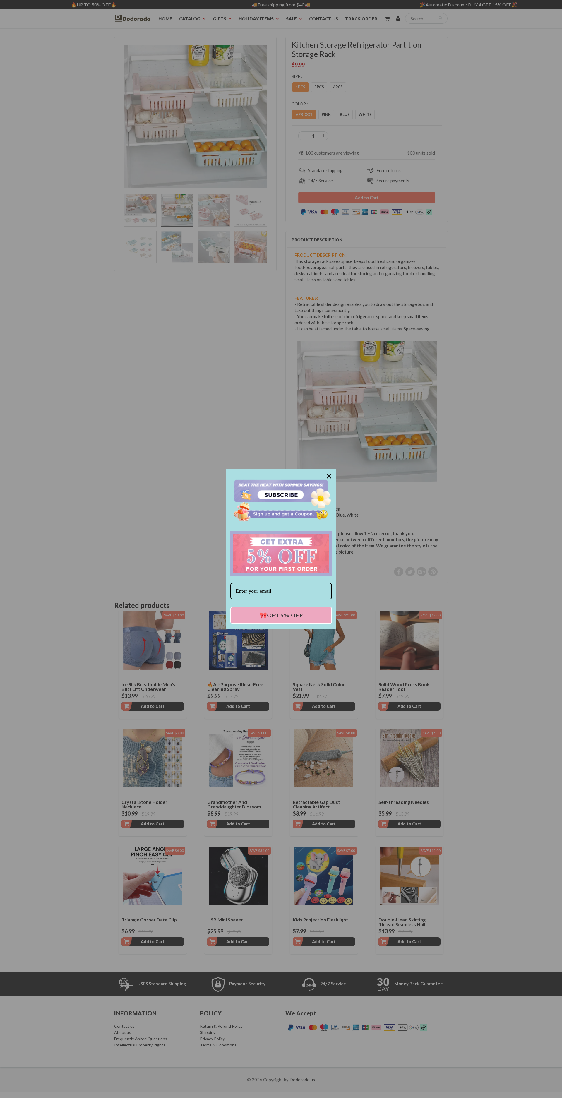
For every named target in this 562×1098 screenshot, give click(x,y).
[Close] (329, 476)
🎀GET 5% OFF (281, 615)
